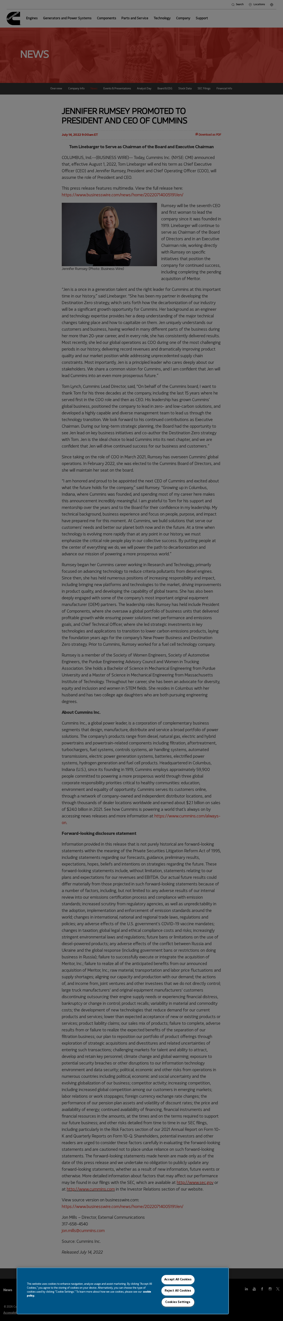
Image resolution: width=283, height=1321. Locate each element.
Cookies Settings (177, 1302)
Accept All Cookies (178, 1279)
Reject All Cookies (178, 1290)
